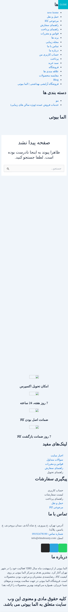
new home (53, 12)
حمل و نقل (53, 16)
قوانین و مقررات (50, 33)
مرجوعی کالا (52, 21)
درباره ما (54, 50)
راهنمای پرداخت (50, 29)
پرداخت (54, 58)
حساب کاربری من (49, 54)
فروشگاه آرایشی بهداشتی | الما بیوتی (38, 84)
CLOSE (63, 4)
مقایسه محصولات (49, 75)
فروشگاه (54, 67)
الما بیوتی (57, 117)
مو (57, 100)
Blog (56, 79)
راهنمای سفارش (49, 25)
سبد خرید (53, 63)
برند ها (55, 37)
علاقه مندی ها (51, 71)
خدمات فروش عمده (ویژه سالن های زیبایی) (34, 104)
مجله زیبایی (52, 42)
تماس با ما (53, 46)
